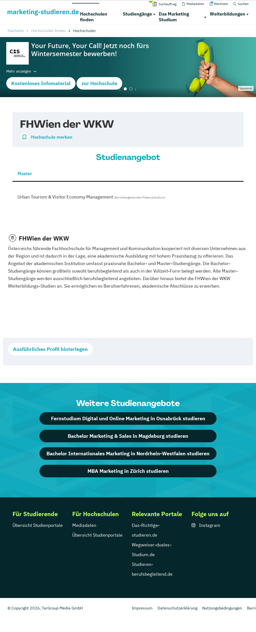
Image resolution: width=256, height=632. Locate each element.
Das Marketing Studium (174, 17)
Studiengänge (137, 14)
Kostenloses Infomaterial (40, 83)
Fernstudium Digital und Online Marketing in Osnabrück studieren (128, 418)
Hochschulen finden (93, 17)
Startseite (16, 30)
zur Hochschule (99, 83)
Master (25, 173)
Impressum (142, 607)
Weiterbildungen (227, 14)
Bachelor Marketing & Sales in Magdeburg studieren (128, 436)
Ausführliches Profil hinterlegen (50, 349)
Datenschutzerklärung (177, 607)
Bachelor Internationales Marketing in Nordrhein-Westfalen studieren (128, 453)
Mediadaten (84, 525)
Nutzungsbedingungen (222, 607)
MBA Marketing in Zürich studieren (128, 471)
